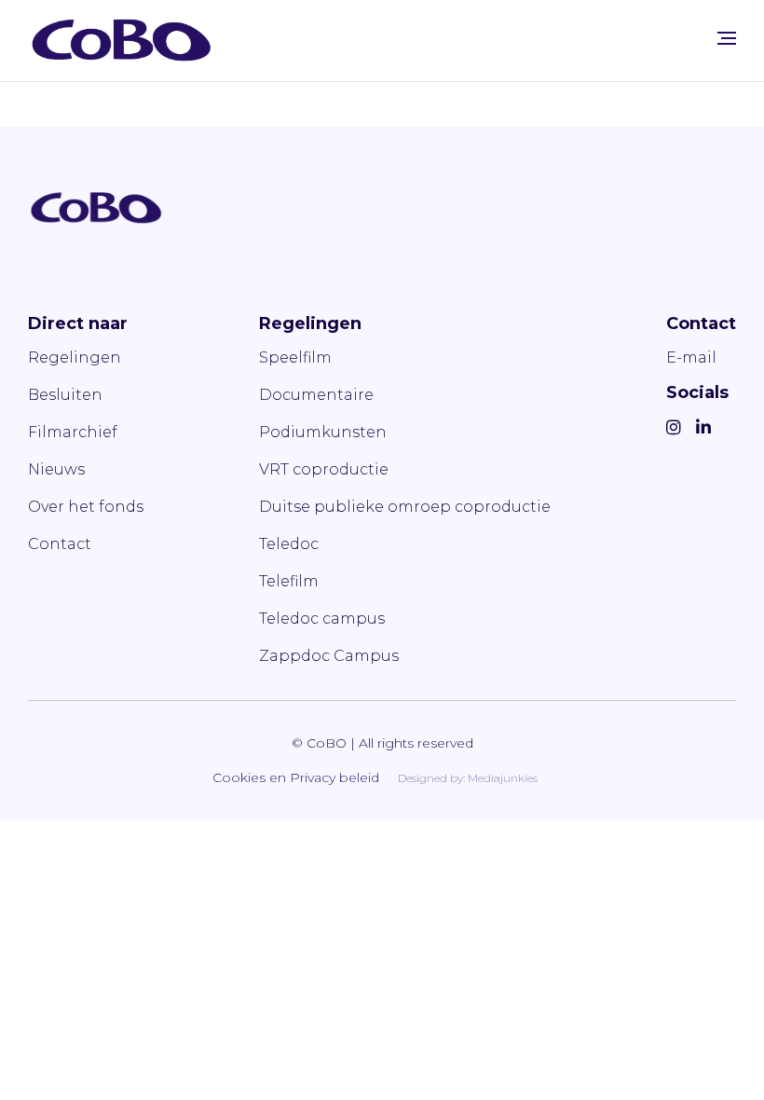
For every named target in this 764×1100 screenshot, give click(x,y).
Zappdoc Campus (329, 656)
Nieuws (56, 469)
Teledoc (289, 544)
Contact (59, 544)
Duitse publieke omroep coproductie (405, 507)
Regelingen (74, 357)
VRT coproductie (324, 469)
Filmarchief (72, 432)
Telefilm (289, 581)
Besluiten (65, 395)
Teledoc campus (322, 618)
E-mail (691, 357)
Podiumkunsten (323, 432)
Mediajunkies (503, 778)
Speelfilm (295, 357)
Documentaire (316, 395)
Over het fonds (85, 507)
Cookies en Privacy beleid (295, 777)
